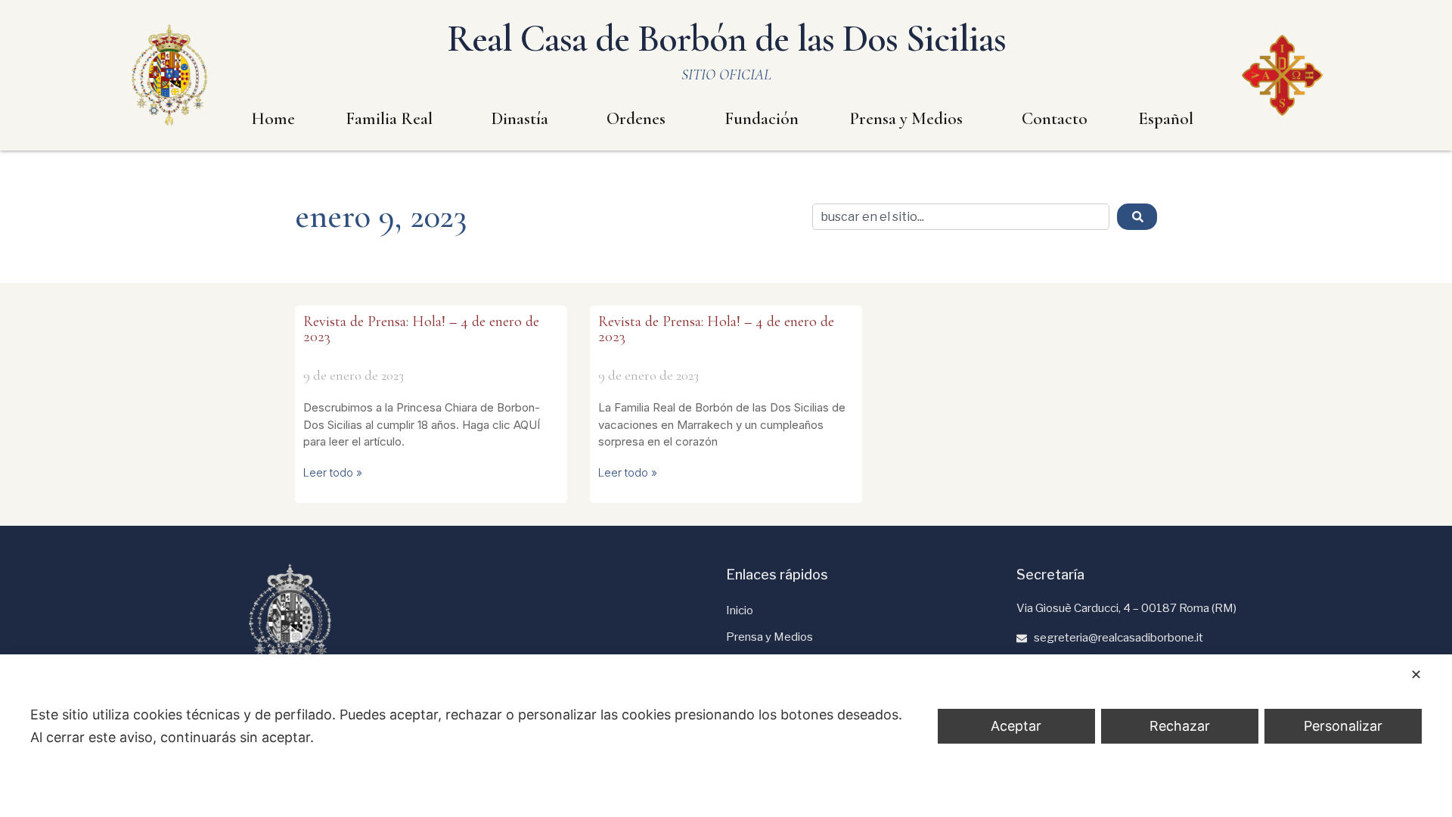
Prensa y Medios (906, 118)
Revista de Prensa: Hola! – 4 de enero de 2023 (421, 329)
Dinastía (520, 118)
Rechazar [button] (1180, 726)
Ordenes (636, 118)
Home (273, 118)
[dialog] (726, 735)
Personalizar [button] (1343, 726)
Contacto (1054, 118)
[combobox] (960, 216)
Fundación (761, 118)
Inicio (739, 610)
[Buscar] (1137, 216)
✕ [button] (1416, 674)
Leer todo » (332, 472)
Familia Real (389, 118)
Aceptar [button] (1016, 726)
